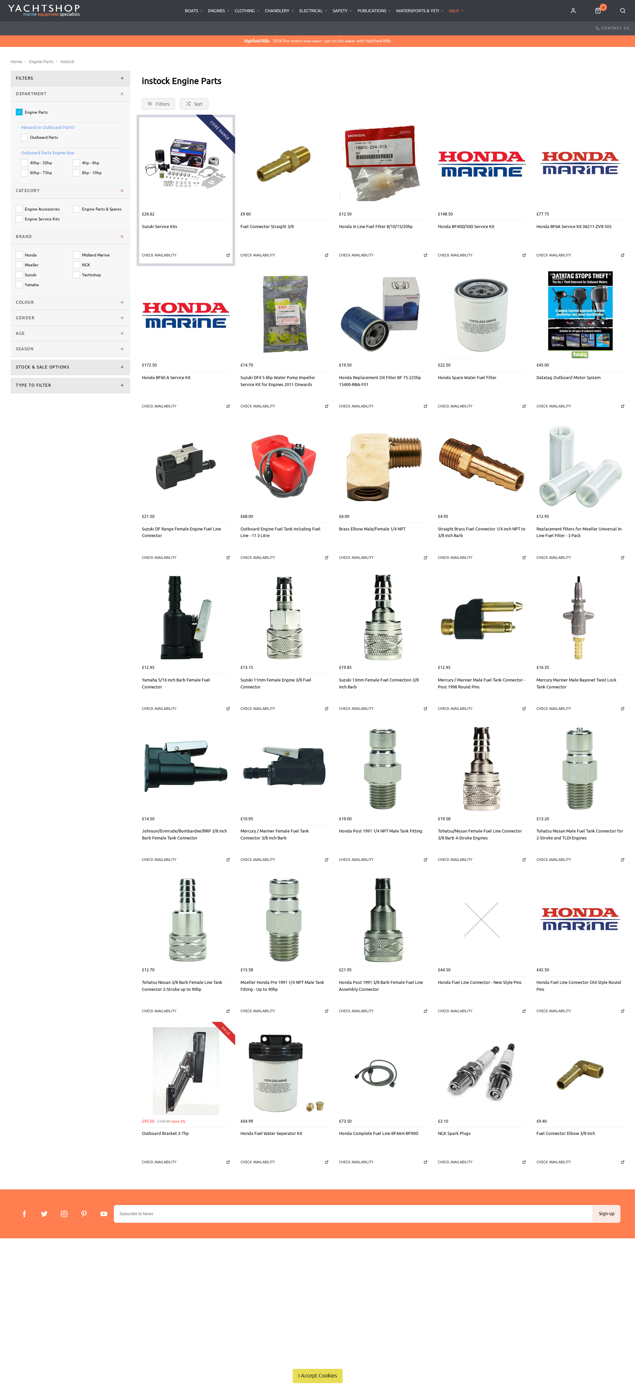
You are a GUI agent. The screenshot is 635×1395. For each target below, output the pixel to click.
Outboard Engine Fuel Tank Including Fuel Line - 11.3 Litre (280, 532)
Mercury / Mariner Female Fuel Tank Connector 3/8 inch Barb (274, 834)
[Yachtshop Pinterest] (84, 1214)
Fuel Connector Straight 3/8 (267, 226)
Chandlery (277, 11)
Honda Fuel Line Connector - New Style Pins (480, 982)
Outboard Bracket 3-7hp (165, 1133)
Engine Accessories (42, 209)
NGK (86, 265)
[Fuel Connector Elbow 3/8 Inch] (580, 1071)
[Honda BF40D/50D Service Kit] (482, 164)
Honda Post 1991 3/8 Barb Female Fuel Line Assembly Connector (381, 986)
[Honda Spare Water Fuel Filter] (482, 315)
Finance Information (34, 1296)
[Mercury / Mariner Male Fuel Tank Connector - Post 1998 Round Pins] (482, 618)
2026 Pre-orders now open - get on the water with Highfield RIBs (317, 41)
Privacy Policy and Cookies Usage (47, 1322)
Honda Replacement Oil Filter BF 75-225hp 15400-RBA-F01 (380, 381)
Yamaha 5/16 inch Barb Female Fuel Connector (176, 683)
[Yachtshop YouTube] (104, 1214)
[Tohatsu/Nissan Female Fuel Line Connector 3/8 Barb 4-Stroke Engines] (482, 769)
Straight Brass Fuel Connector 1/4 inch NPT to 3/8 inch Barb (482, 532)
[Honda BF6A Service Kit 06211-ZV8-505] (580, 164)
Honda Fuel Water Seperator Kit (271, 1133)
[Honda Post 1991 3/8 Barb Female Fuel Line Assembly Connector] (383, 920)
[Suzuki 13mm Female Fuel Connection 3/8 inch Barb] (383, 618)
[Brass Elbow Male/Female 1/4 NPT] (383, 466)
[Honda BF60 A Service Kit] (186, 315)
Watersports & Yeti (417, 11)
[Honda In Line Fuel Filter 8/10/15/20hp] (383, 164)
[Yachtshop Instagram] (64, 1214)
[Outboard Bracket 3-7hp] (186, 1071)
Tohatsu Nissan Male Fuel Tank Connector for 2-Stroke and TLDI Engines (579, 834)
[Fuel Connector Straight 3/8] (284, 164)
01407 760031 (594, 1279)
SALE (454, 11)
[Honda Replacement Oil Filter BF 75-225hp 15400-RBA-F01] (383, 315)
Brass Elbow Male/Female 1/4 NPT (372, 529)
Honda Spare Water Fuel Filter (467, 377)
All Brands (210, 1305)
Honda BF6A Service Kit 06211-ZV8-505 (574, 226)
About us (209, 1279)
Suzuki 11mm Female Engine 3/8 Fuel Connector (275, 683)
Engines (216, 11)
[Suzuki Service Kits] (186, 164)
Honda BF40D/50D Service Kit (466, 226)
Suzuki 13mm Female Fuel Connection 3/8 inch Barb (379, 683)
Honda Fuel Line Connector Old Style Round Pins (578, 986)
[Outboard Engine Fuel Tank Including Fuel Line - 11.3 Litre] (284, 466)
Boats (191, 11)
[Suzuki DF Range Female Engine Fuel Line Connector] (186, 466)
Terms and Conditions (35, 1314)
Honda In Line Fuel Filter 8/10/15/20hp (376, 226)
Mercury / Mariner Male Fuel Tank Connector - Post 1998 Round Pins (481, 683)
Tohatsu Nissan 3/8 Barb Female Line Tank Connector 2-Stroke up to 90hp (182, 986)
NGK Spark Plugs (454, 1133)
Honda (30, 255)
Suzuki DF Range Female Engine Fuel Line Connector (181, 532)
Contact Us (615, 28)
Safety (340, 11)
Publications (372, 11)
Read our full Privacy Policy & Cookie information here (317, 1360)
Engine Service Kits (42, 219)
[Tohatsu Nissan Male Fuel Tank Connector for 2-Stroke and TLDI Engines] (580, 769)
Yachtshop (91, 275)
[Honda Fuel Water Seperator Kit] (284, 1071)
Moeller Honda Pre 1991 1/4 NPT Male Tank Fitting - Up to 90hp (282, 986)
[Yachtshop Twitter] (44, 1214)
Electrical (311, 11)
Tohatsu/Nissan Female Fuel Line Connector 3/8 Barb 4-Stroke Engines (480, 834)
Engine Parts (36, 112)
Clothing (245, 11)
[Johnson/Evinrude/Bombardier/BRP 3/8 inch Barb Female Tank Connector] (186, 769)
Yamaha (32, 285)
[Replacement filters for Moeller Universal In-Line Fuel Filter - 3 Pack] (580, 466)
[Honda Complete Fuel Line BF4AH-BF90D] (383, 1071)
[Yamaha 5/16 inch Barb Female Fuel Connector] (186, 618)
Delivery (22, 1279)
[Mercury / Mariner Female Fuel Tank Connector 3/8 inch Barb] (284, 769)
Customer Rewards (218, 1296)
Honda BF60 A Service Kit (166, 377)
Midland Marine (96, 255)
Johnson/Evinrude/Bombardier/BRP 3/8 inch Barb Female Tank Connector (184, 834)
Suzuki (30, 275)
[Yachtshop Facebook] (24, 1214)
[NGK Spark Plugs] (482, 1071)
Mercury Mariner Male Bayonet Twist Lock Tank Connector (576, 683)
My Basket (210, 1288)
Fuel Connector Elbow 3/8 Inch (565, 1133)
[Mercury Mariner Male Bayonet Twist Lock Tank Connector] (580, 618)
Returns (22, 1305)
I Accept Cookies (317, 1376)
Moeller (32, 265)
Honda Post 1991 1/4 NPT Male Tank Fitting (380, 831)
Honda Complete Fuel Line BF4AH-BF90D (378, 1133)
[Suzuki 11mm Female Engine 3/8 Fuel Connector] (284, 618)
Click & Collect (29, 1288)
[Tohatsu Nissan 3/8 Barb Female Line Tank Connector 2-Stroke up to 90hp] (186, 920)
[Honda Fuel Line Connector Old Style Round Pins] (580, 920)
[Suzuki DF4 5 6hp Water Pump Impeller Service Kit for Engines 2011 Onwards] (284, 315)
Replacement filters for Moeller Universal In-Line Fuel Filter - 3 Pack (579, 532)
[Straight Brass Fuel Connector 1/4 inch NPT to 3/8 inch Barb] (482, 466)
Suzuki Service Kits (159, 226)
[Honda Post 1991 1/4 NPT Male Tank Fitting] (383, 769)
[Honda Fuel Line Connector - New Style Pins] (482, 920)
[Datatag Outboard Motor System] (580, 315)
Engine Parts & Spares (101, 209)
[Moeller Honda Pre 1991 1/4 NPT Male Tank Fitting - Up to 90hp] (284, 920)
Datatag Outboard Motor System (568, 377)
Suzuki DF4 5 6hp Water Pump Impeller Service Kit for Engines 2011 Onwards (277, 381)
